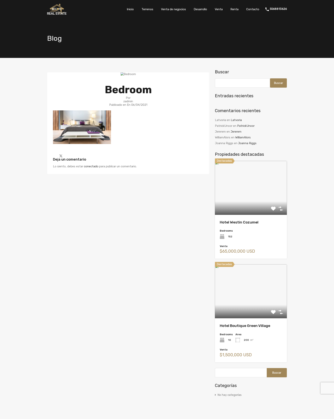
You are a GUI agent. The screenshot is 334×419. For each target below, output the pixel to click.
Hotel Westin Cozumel (239, 222)
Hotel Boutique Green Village (245, 325)
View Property (251, 204)
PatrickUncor (246, 126)
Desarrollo (200, 9)
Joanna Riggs (247, 143)
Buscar (222, 71)
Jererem (236, 131)
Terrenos (147, 9)
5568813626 (278, 9)
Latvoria (236, 120)
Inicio (130, 9)
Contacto (252, 9)
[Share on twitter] (60, 155)
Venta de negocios (173, 9)
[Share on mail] (67, 155)
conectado (91, 166)
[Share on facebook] (54, 155)
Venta (219, 9)
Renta (234, 9)
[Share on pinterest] (74, 155)
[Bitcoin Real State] (56, 13)
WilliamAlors (243, 137)
